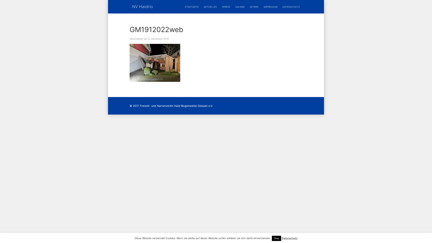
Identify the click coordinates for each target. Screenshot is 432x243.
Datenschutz (291, 6)
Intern (254, 6)
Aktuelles (210, 6)
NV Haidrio (142, 6)
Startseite (192, 6)
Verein (226, 6)
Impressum (270, 6)
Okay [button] (276, 238)
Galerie (240, 6)
